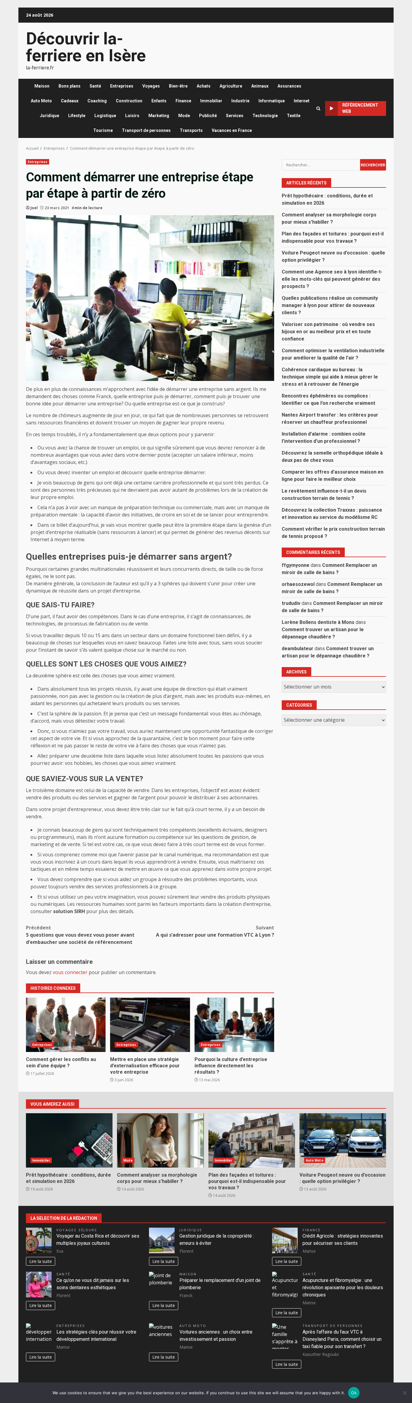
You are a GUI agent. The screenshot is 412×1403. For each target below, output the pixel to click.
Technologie (265, 115)
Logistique (105, 115)
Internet (301, 100)
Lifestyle (76, 115)
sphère (63, 713)
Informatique (271, 100)
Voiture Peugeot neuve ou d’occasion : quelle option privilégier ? (342, 1140)
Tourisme (103, 130)
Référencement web (360, 108)
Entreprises (121, 86)
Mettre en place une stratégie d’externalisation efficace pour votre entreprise (150, 1025)
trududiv (291, 603)
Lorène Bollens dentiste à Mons (318, 622)
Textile (293, 115)
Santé (95, 86)
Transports (191, 130)
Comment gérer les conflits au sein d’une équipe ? (66, 1025)
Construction (129, 100)
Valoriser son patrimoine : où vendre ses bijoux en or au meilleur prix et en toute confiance (328, 331)
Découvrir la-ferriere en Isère (86, 47)
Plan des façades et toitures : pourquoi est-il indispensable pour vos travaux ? (251, 1140)
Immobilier (211, 100)
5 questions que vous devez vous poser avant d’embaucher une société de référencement (80, 934)
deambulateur (297, 648)
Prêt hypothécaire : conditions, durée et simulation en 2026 (69, 1140)
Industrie (240, 100)
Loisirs (132, 115)
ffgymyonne (295, 565)
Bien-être (178, 86)
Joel (34, 207)
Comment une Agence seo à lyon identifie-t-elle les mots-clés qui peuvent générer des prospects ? (332, 279)
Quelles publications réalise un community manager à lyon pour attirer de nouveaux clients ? (330, 305)
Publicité (208, 115)
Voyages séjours (76, 1230)
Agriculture (231, 86)
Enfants (158, 100)
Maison (41, 86)
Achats (204, 86)
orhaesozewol (298, 584)
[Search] (318, 108)
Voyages (151, 86)
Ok (354, 1392)
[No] (404, 1393)
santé (63, 1274)
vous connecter (70, 972)
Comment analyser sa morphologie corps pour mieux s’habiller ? (160, 1140)
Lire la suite (40, 1261)
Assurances (289, 86)
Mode (184, 115)
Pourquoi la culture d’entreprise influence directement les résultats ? (234, 1025)
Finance (183, 100)
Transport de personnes (146, 130)
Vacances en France (232, 130)
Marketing (158, 115)
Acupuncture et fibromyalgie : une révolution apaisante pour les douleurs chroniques (343, 1287)
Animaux (259, 86)
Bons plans (70, 86)
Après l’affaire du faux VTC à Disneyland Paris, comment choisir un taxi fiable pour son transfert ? (342, 1339)
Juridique (49, 115)
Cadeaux (69, 100)
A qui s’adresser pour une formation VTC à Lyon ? (215, 931)
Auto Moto (41, 100)
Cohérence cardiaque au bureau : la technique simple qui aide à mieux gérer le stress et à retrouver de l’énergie (330, 376)
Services (234, 115)
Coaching (97, 100)
